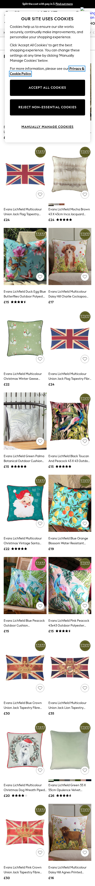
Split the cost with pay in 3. (47, 4)
